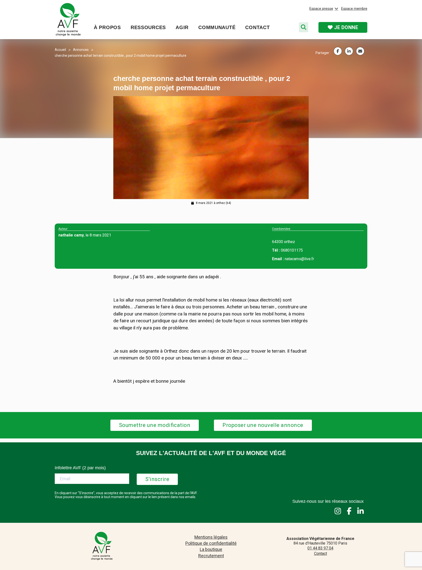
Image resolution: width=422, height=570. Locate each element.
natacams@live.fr (299, 259)
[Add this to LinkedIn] (349, 51)
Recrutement (211, 555)
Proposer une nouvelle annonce (262, 425)
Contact (257, 27)
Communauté (216, 27)
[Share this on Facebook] (338, 51)
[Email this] (360, 51)
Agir (182, 27)
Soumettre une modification (154, 425)
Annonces (81, 50)
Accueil (60, 50)
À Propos (107, 27)
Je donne (345, 27)
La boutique (211, 549)
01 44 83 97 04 (320, 548)
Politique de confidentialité (211, 543)
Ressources (148, 27)
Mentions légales (211, 537)
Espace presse (321, 8)
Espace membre (354, 8)
